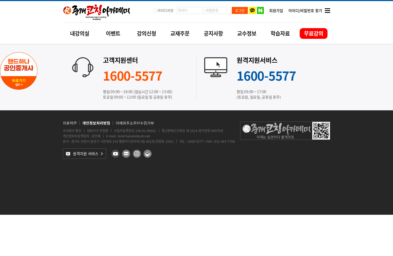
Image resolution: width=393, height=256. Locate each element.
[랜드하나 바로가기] (18, 88)
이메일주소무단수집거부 (135, 123)
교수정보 (246, 33)
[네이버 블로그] (126, 154)
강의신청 (146, 33)
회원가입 (276, 10)
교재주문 (180, 33)
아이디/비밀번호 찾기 (305, 10)
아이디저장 (165, 10)
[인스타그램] (137, 154)
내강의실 (79, 33)
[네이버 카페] (148, 154)
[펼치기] (327, 10)
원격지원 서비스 (85, 153)
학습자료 (280, 33)
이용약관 (70, 123)
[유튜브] (115, 154)
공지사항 (213, 33)
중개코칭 (97, 11)
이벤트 (113, 33)
